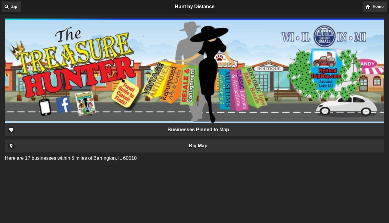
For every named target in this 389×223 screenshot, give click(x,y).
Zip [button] (14, 7)
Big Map (198, 145)
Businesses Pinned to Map (198, 129)
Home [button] (378, 7)
